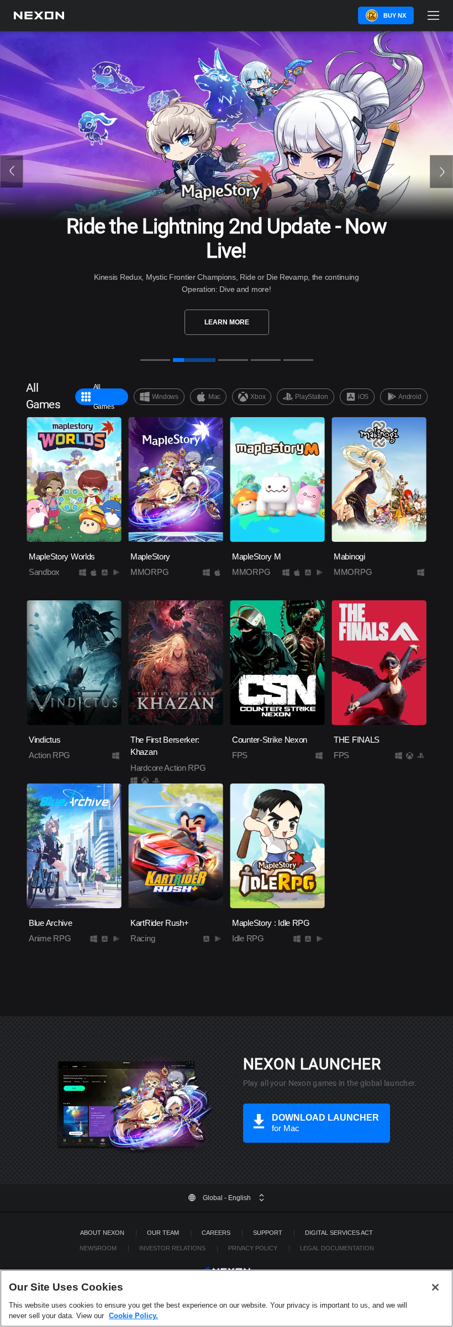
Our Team (163, 1232)
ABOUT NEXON (102, 1232)
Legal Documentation (337, 1248)
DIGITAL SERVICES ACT (339, 1232)
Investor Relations (172, 1248)
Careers (216, 1232)
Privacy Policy (252, 1248)
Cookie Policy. (133, 1316)
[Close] (435, 1287)
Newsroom (98, 1248)
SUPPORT (267, 1232)
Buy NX (394, 15)
